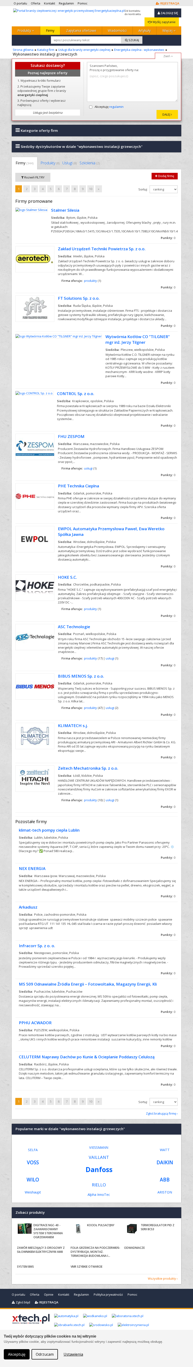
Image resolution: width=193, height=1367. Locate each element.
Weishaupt (33, 1192)
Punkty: (168, 238)
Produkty (24, 30)
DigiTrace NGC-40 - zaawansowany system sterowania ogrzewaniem (48, 1231)
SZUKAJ (133, 40)
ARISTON (164, 1192)
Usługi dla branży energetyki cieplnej (84, 50)
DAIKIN (165, 1162)
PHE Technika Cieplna (78, 486)
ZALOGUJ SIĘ (169, 13)
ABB (165, 1179)
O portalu (18, 1294)
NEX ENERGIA (32, 868)
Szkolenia (90, 163)
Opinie (48, 1294)
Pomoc (132, 1294)
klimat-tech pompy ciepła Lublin (49, 830)
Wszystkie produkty (162, 1278)
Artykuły (144, 30)
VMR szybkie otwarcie (86, 1267)
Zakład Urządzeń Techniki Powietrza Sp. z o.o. (101, 248)
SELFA (33, 1150)
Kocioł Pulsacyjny (100, 1225)
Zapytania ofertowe (81, 30)
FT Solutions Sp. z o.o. (79, 298)
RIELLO (99, 1185)
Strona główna (23, 50)
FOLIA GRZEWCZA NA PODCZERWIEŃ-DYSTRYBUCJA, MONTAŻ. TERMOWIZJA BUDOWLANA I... (95, 1252)
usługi (88, 468)
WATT (165, 1150)
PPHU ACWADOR (35, 1022)
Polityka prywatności (108, 1294)
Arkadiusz (28, 907)
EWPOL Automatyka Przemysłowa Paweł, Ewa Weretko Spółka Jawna (111, 531)
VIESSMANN (98, 1147)
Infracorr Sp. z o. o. (37, 945)
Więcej (167, 30)
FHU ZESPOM (71, 436)
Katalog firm (45, 50)
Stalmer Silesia (65, 210)
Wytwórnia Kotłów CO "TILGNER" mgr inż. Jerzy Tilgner (137, 339)
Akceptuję (109, 107)
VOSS (33, 1162)
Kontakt (63, 1294)
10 (90, 189)
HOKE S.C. (67, 577)
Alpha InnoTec (99, 1194)
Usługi (69, 163)
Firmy (50, 30)
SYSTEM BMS (25, 1267)
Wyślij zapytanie (164, 22)
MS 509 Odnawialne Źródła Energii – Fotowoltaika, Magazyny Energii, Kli (88, 984)
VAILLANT (99, 1157)
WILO (33, 1179)
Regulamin (81, 1294)
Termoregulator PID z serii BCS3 (157, 1227)
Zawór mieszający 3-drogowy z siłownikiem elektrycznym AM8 (41, 1250)
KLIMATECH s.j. (73, 725)
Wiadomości (117, 30)
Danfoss (99, 1169)
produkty (90, 281)
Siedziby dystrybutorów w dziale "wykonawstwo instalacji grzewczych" (81, 146)
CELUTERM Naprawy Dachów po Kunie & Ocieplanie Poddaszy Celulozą (87, 1057)
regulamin (116, 107)
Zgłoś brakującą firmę (161, 1113)
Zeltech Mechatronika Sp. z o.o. (88, 768)
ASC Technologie (74, 626)
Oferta (34, 1294)
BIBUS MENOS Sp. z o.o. (81, 676)
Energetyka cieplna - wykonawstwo (139, 50)
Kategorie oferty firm (39, 130)
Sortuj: (143, 189)
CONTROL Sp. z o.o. (75, 393)
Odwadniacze (134, 1248)
